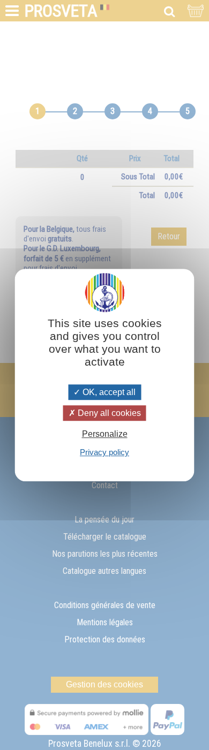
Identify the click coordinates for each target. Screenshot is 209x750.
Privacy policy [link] (104, 452)
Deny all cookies (108, 413)
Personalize (105, 433)
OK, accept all (108, 392)
